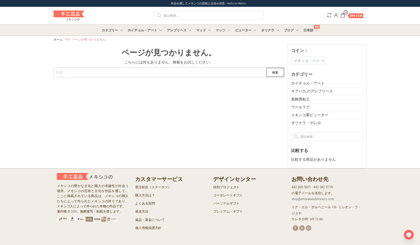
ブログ (289, 30)
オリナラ (267, 30)
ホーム (58, 39)
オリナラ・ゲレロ (306, 123)
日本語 (311, 29)
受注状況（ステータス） (153, 187)
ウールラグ (300, 107)
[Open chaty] (409, 235)
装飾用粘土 (300, 99)
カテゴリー (110, 30)
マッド (201, 30)
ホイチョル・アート (142, 30)
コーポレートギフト (228, 195)
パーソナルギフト (226, 203)
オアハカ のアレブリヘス (312, 91)
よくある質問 (145, 203)
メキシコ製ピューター (309, 115)
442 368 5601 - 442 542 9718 (312, 187)
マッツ (221, 30)
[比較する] (329, 15)
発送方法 (141, 211)
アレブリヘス (177, 30)
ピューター (243, 30)
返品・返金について (150, 220)
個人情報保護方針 (148, 228)
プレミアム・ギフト (228, 211)
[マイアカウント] (336, 15)
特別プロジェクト (226, 187)
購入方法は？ (145, 195)
